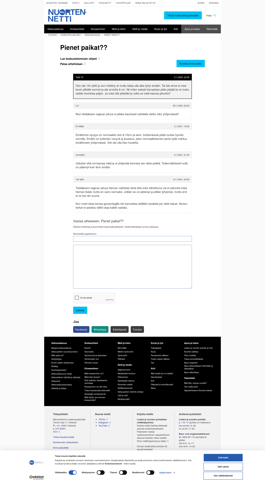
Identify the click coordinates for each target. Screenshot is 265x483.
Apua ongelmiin (191, 362)
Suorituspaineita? (59, 370)
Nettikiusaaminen (125, 388)
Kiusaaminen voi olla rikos (95, 386)
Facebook (81, 329)
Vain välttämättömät (223, 475)
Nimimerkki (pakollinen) (84, 233)
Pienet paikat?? (112, 35)
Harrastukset (156, 377)
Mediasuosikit (124, 399)
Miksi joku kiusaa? (92, 377)
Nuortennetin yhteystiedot (65, 442)
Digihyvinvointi (124, 369)
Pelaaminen (123, 377)
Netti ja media (125, 364)
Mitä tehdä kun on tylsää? (162, 373)
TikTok (101, 419)
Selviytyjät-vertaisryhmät (95, 394)
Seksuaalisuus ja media (61, 373)
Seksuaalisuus (92, 35)
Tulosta (137, 329)
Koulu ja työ (157, 343)
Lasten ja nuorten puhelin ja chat (198, 347)
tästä (163, 441)
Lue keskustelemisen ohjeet (79, 59)
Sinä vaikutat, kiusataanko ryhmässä (95, 381)
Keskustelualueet (71, 35)
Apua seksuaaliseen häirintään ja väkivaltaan (198, 367)
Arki (153, 368)
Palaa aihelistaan (71, 64)
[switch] (101, 472)
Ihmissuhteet (91, 343)
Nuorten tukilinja (191, 351)
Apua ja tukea (191, 343)
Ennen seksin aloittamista (62, 362)
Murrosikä (122, 347)
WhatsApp (100, 329)
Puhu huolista (190, 355)
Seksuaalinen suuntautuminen (64, 351)
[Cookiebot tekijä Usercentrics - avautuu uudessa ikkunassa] (37, 478)
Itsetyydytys (56, 359)
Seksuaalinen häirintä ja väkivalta (65, 377)
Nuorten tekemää (57, 3)
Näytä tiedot (165, 472)
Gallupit (89, 3)
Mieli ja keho (124, 343)
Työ (152, 362)
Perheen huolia (91, 362)
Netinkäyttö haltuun (126, 380)
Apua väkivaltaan (191, 372)
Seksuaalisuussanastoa (61, 384)
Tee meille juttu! (191, 386)
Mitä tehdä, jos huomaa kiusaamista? (94, 398)
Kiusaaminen (91, 368)
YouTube (102, 425)
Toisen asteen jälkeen (160, 359)
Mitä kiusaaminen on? (94, 373)
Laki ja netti (123, 395)
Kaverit (87, 347)
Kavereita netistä (125, 384)
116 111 (185, 422)
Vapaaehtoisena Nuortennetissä (198, 390)
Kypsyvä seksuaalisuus (61, 347)
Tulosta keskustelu (190, 63)
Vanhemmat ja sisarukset (95, 355)
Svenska (214, 3)
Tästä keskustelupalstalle (182, 15)
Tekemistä (189, 378)
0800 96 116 (188, 437)
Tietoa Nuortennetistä (63, 437)
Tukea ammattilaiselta (193, 359)
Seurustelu (89, 351)
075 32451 (60, 428)
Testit (76, 3)
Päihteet (121, 359)
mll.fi (55, 431)
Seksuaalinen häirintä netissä (130, 391)
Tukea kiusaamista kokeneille (97, 390)
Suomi (201, 3)
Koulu (153, 351)
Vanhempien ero (91, 359)
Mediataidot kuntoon (127, 373)
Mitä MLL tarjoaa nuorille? (195, 383)
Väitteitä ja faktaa (58, 388)
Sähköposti (119, 329)
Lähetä (80, 310)
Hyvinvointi (122, 355)
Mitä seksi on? (57, 355)
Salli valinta (223, 466)
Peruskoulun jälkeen (160, 355)
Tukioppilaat (123, 3)
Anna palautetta (145, 3)
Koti (152, 380)
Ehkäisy (54, 366)
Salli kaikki (223, 457)
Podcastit (105, 3)
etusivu (53, 35)
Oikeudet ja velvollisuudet (162, 384)
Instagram (103, 422)
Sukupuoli (55, 381)
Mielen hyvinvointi (125, 351)
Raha (153, 388)
